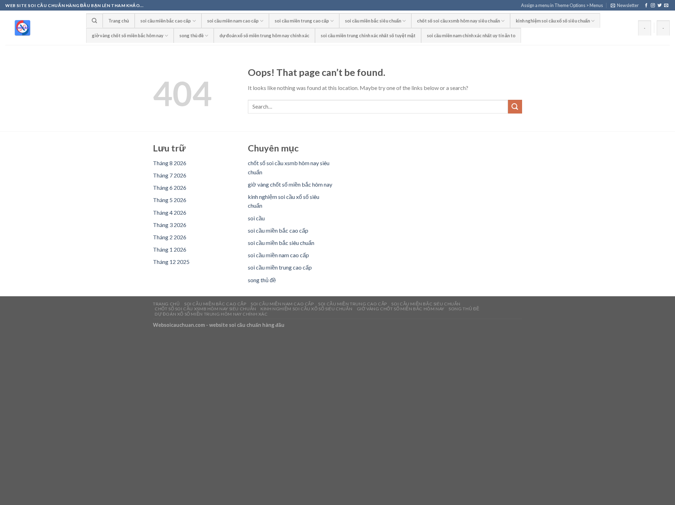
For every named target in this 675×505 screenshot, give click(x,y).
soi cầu (256, 218)
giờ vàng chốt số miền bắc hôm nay (127, 35)
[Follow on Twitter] (659, 5)
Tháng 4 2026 (169, 212)
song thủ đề (191, 35)
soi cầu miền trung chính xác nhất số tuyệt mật (368, 35)
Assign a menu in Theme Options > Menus (562, 5)
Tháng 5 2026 (169, 199)
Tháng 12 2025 (171, 261)
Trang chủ (118, 21)
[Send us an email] (666, 5)
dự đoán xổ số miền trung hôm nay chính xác (264, 35)
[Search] (94, 20)
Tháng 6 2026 (169, 187)
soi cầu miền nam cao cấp (233, 21)
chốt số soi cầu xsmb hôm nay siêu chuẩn (458, 21)
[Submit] (515, 107)
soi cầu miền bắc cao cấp (165, 21)
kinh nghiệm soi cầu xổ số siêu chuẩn (553, 21)
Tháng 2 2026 (169, 237)
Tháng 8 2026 (169, 163)
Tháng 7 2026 (169, 175)
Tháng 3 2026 (169, 224)
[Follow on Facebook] (646, 5)
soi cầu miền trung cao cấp (302, 21)
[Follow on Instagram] (653, 5)
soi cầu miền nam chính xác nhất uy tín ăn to (471, 35)
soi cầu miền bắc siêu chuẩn (373, 21)
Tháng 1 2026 (169, 249)
